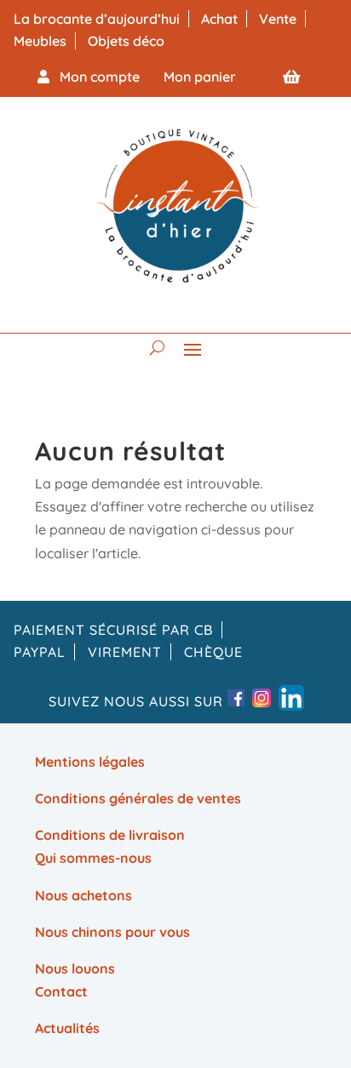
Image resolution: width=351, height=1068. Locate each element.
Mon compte (94, 76)
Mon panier (200, 76)
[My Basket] (291, 77)
